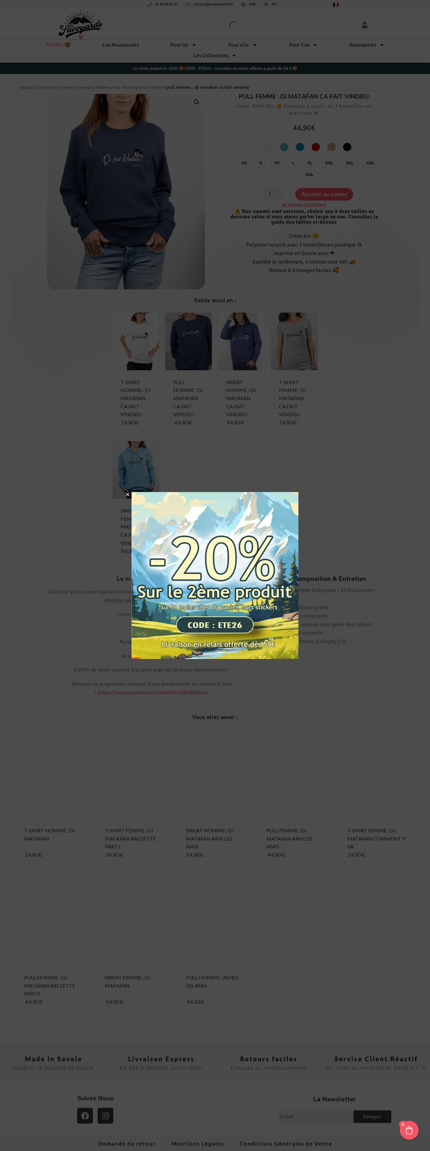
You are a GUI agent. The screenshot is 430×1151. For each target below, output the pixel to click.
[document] (215, 575)
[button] (127, 494)
